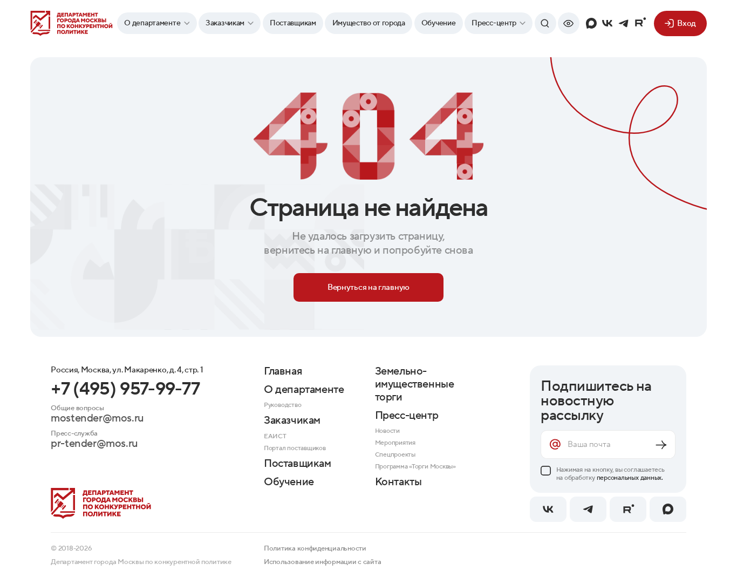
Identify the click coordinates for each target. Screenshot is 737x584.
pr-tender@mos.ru (94, 444)
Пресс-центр (494, 23)
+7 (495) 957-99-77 (125, 389)
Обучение (438, 23)
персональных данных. (630, 478)
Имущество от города (368, 23)
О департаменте (153, 23)
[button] (568, 23)
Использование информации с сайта (322, 561)
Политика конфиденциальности (315, 548)
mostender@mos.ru (97, 418)
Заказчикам (225, 23)
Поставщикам (293, 23)
